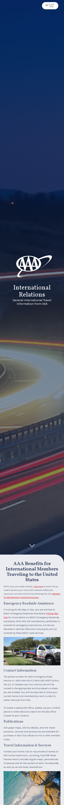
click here (38, 586)
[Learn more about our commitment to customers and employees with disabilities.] (50, 5)
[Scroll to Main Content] (32, 545)
